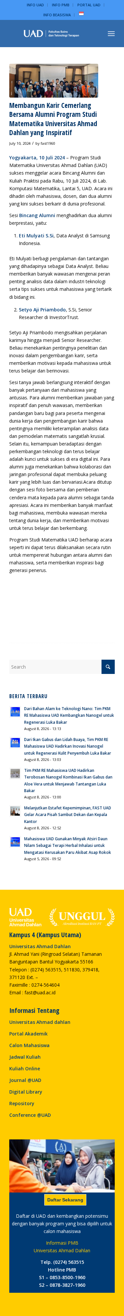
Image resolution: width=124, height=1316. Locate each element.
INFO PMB (60, 4)
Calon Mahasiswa (29, 1045)
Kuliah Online (24, 1068)
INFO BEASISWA (57, 14)
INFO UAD (35, 4)
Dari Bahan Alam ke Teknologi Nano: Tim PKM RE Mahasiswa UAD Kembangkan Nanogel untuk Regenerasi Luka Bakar (69, 715)
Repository (21, 1103)
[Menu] (111, 33)
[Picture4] (53, 81)
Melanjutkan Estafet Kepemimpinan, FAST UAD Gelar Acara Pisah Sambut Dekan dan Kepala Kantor (67, 814)
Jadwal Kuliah (25, 1057)
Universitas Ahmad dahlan (39, 1022)
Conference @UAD (30, 1115)
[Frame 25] (51, 33)
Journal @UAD (25, 1080)
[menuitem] (35, 5)
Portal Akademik (28, 1033)
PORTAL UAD (89, 4)
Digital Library (25, 1092)
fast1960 (48, 143)
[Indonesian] (81, 15)
